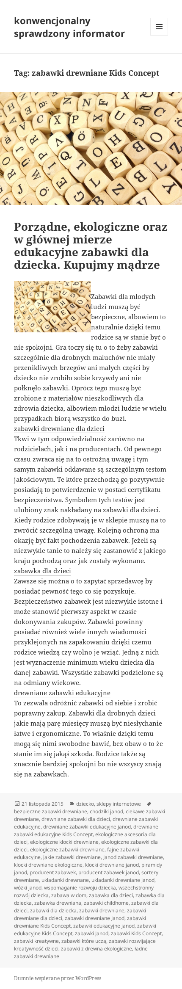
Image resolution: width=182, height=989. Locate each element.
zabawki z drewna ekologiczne (96, 948)
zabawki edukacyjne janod (104, 925)
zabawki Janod (91, 933)
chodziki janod (106, 811)
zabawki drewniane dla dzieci (59, 428)
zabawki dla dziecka (53, 910)
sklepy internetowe (119, 803)
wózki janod (27, 887)
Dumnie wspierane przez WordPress (57, 978)
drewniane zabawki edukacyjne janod (87, 826)
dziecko (85, 803)
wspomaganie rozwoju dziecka (80, 887)
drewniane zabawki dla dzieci (75, 819)
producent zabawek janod (108, 872)
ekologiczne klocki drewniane (64, 841)
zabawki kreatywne (36, 941)
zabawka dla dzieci (42, 570)
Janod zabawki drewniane (133, 857)
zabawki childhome (106, 902)
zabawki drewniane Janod (94, 918)
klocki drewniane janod (112, 864)
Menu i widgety (159, 35)
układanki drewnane (65, 880)
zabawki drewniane (101, 910)
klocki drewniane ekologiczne (48, 864)
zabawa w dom (68, 895)
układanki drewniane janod (122, 880)
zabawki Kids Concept (136, 933)
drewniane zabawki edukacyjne (62, 692)
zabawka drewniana (57, 902)
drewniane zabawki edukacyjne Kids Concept (86, 830)
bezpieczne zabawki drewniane (50, 811)
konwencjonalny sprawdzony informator (69, 26)
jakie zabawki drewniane (72, 857)
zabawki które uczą (83, 941)
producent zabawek (53, 872)
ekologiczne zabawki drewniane (67, 849)
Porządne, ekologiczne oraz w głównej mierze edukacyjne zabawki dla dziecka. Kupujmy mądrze (91, 245)
